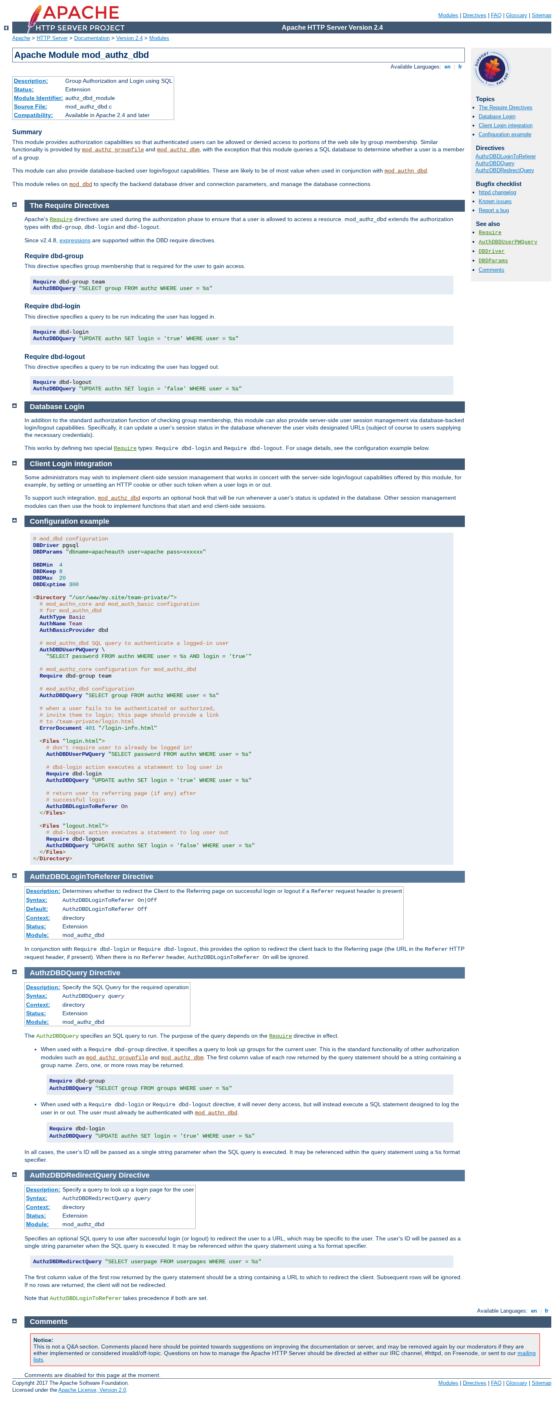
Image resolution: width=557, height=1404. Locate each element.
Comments (491, 270)
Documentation (92, 38)
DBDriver (492, 251)
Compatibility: (33, 115)
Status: (24, 89)
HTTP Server (52, 38)
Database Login (497, 116)
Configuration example (505, 134)
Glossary (516, 15)
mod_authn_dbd (406, 171)
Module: (37, 935)
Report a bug (494, 210)
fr (460, 67)
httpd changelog (497, 192)
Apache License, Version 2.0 (92, 1390)
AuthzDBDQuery (495, 163)
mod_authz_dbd (119, 498)
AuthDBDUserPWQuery (508, 242)
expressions (75, 240)
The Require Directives (506, 107)
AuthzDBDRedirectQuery (504, 170)
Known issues (495, 201)
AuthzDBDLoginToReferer (505, 156)
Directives (474, 15)
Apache (21, 38)
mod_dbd (80, 184)
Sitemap (541, 15)
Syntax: (36, 900)
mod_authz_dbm (178, 149)
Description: (31, 81)
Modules (448, 15)
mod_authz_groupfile (113, 149)
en (447, 67)
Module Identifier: (38, 98)
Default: (37, 909)
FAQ (496, 15)
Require (490, 233)
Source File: (30, 106)
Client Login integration (506, 125)
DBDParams (493, 261)
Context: (38, 918)
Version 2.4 (129, 38)
